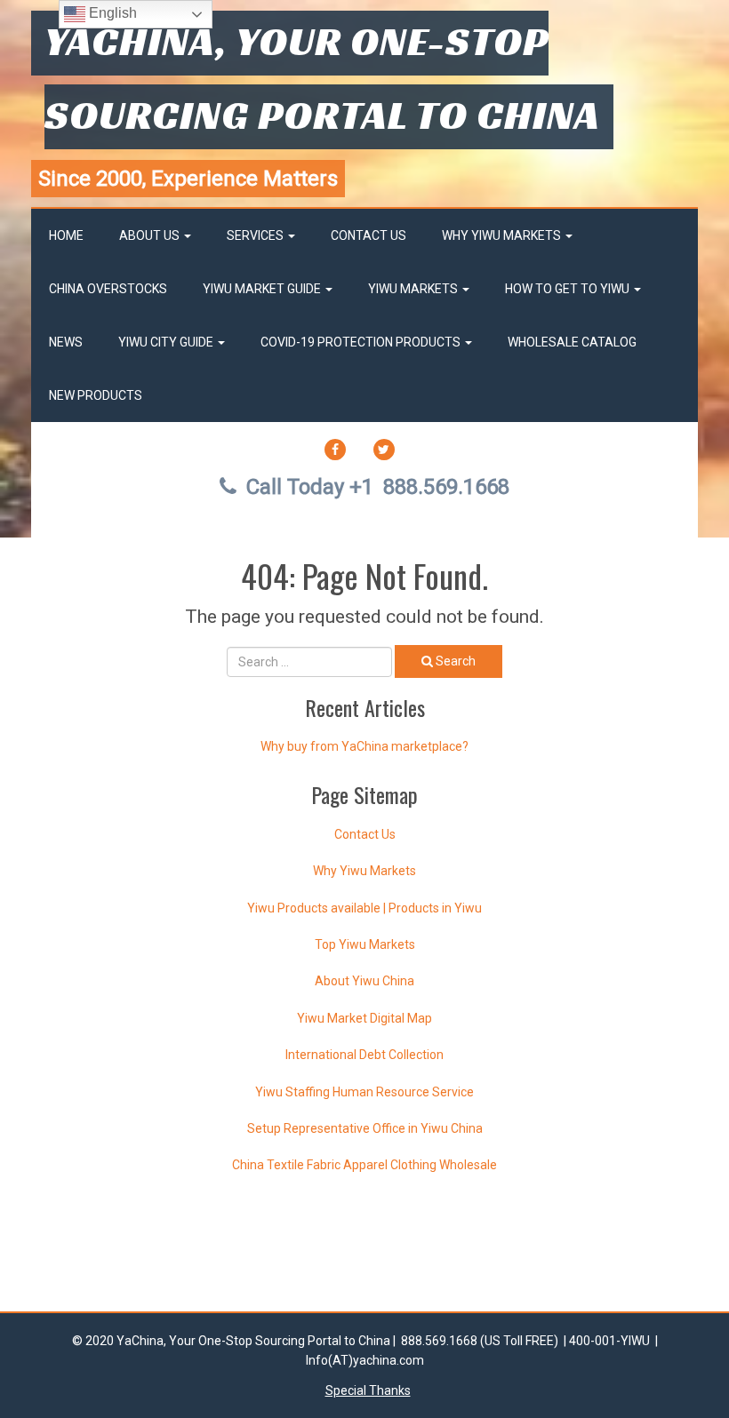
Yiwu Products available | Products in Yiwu (364, 908)
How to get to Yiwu (568, 289)
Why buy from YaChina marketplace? (364, 746)
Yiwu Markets (414, 289)
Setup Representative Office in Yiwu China (365, 1128)
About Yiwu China (364, 981)
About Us (150, 235)
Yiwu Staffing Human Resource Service (364, 1092)
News (66, 342)
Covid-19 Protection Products (361, 342)
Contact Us (368, 235)
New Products (95, 395)
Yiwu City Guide (167, 342)
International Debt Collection (364, 1055)
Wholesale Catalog (572, 342)
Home (66, 235)
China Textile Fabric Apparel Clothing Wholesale (364, 1165)
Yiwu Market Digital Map (364, 1018)
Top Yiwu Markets (365, 944)
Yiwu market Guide (263, 289)
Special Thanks (368, 1390)
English (111, 12)
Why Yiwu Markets (503, 235)
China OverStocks (108, 289)
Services (256, 235)
